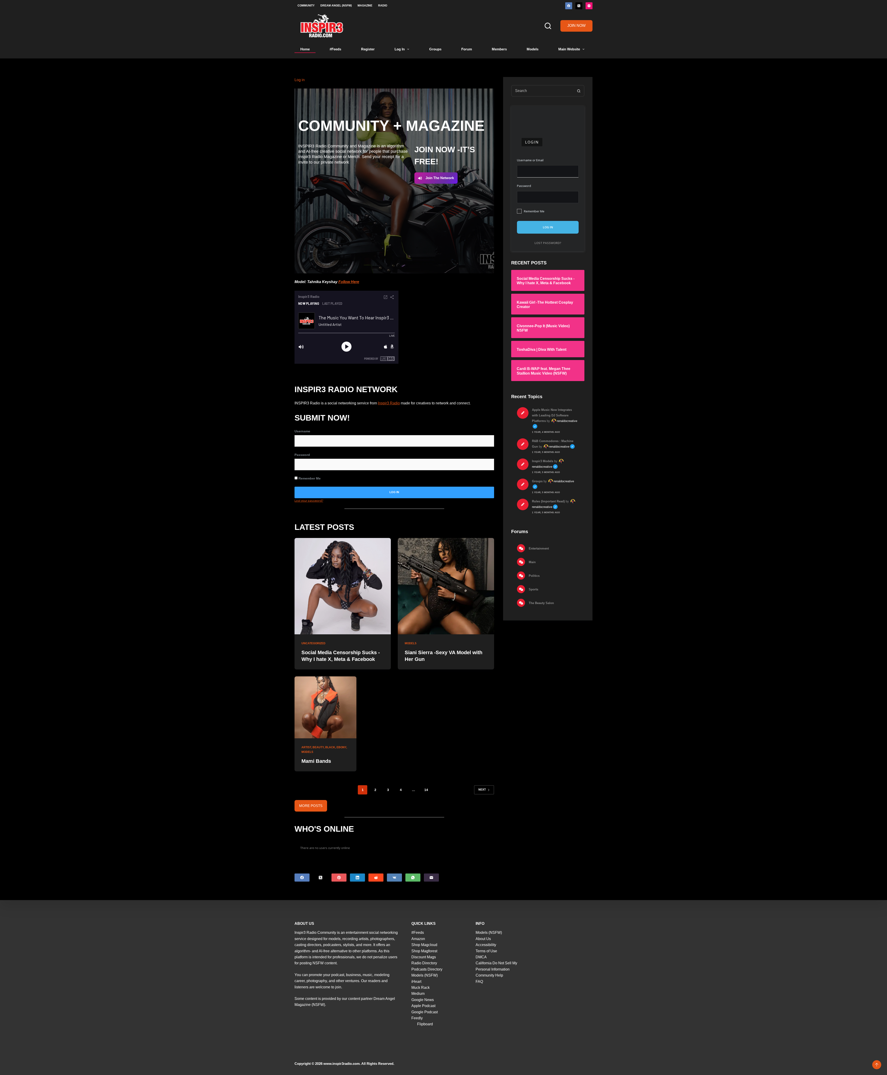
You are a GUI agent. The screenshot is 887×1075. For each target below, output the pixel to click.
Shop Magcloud (424, 945)
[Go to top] (876, 1064)
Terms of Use (486, 951)
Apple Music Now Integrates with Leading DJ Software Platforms (552, 415)
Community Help (489, 975)
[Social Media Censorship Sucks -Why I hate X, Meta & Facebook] (343, 586)
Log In (400, 49)
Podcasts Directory (426, 969)
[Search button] (578, 91)
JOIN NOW (576, 25)
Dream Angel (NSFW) (336, 5)
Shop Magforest (424, 951)
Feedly (417, 1018)
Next (482, 789)
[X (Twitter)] (578, 5)
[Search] (548, 26)
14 (426, 790)
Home (305, 49)
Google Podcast (424, 1012)
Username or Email (530, 160)
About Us (483, 939)
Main (532, 562)
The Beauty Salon (541, 603)
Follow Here (348, 282)
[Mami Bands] (325, 707)
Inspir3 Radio (389, 403)
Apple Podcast (423, 1006)
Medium (418, 994)
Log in (300, 80)
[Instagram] (589, 5)
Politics (534, 575)
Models (532, 49)
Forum (466, 49)
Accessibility (486, 945)
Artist (306, 747)
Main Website (569, 49)
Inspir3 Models (542, 461)
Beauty (318, 747)
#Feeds (335, 49)
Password (302, 455)
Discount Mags (423, 957)
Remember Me (309, 478)
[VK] (394, 877)
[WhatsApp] (412, 877)
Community (306, 5)
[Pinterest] (338, 877)
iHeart (416, 981)
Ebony (341, 747)
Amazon (418, 939)
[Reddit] (375, 877)
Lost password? (548, 243)
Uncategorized (313, 643)
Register (368, 49)
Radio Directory (424, 963)
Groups (435, 49)
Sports (533, 589)
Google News (422, 1000)
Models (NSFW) (424, 975)
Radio (382, 5)
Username (302, 431)
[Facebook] (568, 5)
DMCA (481, 957)
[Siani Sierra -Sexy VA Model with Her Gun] (446, 586)
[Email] (431, 877)
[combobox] (542, 91)
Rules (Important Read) (548, 501)
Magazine (365, 5)
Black (330, 747)
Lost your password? (309, 500)
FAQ (479, 981)
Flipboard (425, 1024)
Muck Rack (420, 987)
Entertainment (538, 548)
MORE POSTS (310, 806)
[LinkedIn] (357, 877)
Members (499, 49)
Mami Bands (316, 761)
